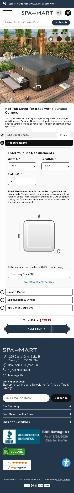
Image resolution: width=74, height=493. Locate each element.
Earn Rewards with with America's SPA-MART (29, 3)
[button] (66, 462)
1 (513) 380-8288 (16, 370)
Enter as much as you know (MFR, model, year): (36, 267)
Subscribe (61, 397)
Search (61, 22)
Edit (63, 135)
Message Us (13, 375)
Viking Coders (63, 479)
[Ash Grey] (51, 40)
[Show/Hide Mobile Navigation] (7, 13)
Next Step (36, 329)
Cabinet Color (59, 33)
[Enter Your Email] (26, 398)
